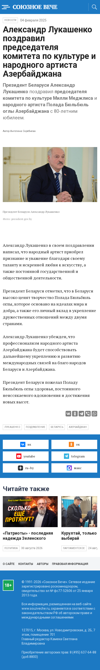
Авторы (42, 564)
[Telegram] (81, 413)
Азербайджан (78, 427)
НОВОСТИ (10, 20)
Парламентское (74, 548)
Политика (11, 548)
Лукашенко (12, 427)
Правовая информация (70, 564)
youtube (29, 456)
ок (78, 444)
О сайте (9, 564)
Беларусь (57, 427)
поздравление (35, 427)
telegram (78, 456)
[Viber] (88, 413)
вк (29, 444)
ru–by (29, 468)
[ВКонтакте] (68, 413)
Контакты (25, 564)
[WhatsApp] (94, 413)
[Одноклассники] (75, 413)
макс (78, 468)
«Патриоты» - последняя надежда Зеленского (28, 536)
